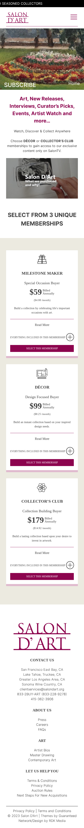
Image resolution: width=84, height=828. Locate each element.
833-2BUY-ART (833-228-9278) (42, 694)
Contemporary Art (42, 760)
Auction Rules (42, 790)
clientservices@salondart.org (42, 689)
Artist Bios (42, 750)
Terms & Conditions (42, 781)
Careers (42, 724)
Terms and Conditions (54, 811)
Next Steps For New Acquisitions (42, 795)
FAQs (42, 729)
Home (74, 83)
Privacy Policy (42, 785)
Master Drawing (42, 755)
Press (42, 720)
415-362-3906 (42, 699)
